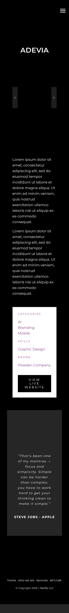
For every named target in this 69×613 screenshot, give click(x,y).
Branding (26, 327)
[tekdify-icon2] (11, 3)
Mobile (24, 333)
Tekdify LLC (47, 588)
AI (19, 322)
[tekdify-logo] (34, 555)
